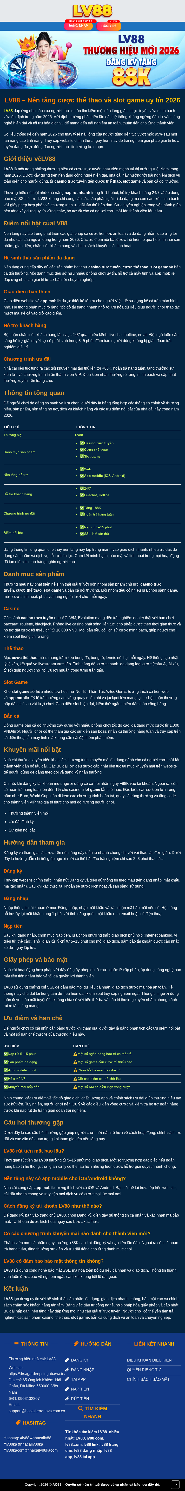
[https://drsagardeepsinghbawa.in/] (92, 11)
